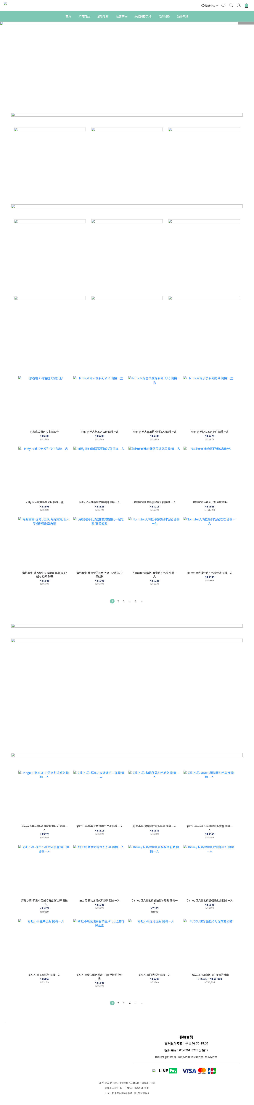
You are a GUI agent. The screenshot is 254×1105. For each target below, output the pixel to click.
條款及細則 (184, 1057)
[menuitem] (112, 601)
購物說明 (159, 1057)
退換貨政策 (197, 1057)
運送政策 (171, 1057)
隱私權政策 (211, 1057)
